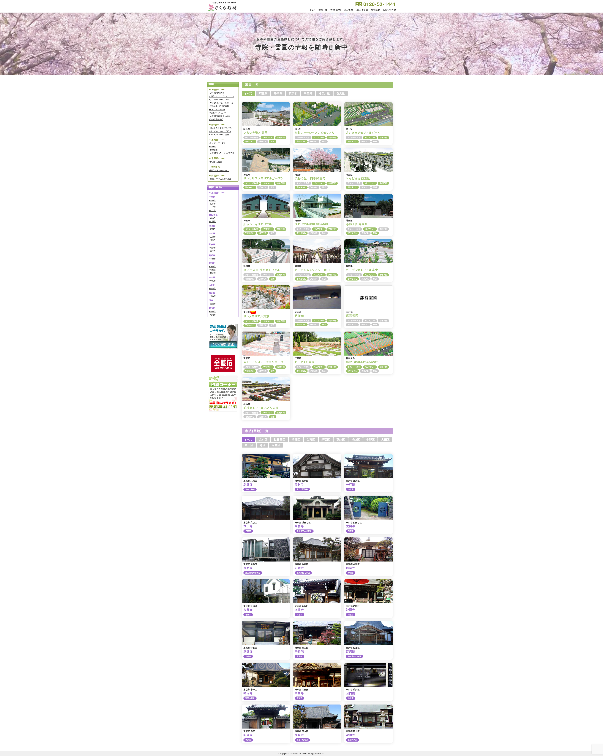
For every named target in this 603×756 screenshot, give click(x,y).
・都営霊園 (213, 150)
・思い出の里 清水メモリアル (220, 128)
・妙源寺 (212, 259)
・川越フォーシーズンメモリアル (221, 96)
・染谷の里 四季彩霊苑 (219, 106)
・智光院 (212, 273)
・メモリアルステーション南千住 (221, 153)
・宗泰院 (212, 270)
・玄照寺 (212, 221)
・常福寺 (212, 315)
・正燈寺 (212, 237)
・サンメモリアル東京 (217, 143)
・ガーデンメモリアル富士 (219, 134)
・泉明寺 (212, 229)
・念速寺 (212, 200)
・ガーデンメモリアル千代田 (220, 131)
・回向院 (212, 296)
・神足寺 (212, 281)
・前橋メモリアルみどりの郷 (220, 179)
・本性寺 (212, 251)
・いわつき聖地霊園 (216, 93)
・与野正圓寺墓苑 (216, 119)
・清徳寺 (212, 266)
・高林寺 (212, 204)
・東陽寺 (212, 311)
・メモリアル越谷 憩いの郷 (219, 116)
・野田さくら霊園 (215, 162)
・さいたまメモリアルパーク (220, 99)
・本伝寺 (212, 210)
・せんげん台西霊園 (217, 109)
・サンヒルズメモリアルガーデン (221, 103)
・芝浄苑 (212, 146)
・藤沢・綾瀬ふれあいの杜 (219, 170)
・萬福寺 (212, 288)
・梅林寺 (212, 240)
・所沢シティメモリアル (218, 113)
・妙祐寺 (212, 218)
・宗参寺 (212, 248)
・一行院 (212, 207)
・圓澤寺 (212, 304)
